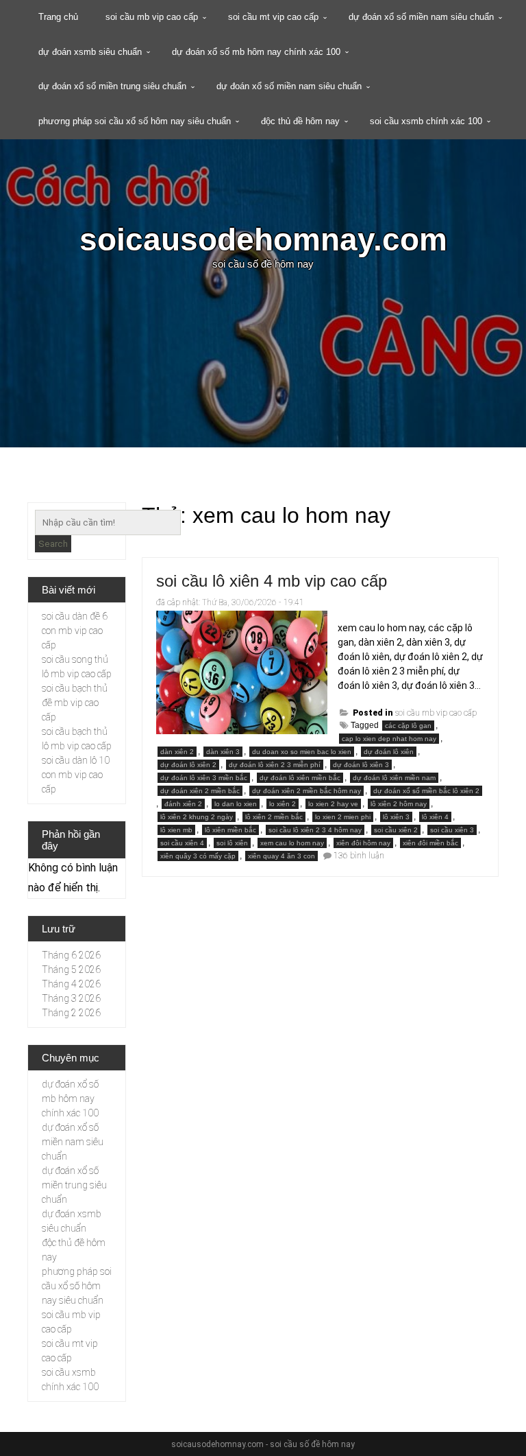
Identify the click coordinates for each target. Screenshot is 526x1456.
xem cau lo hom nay (292, 843)
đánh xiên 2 (183, 804)
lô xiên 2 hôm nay (399, 804)
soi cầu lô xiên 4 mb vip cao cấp (271, 581)
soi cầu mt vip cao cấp (273, 17)
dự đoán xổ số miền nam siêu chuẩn (421, 17)
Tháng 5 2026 (71, 969)
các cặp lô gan (408, 725)
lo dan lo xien (235, 804)
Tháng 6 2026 (71, 955)
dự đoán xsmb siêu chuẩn (90, 52)
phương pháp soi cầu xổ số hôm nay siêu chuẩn (134, 121)
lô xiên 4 (435, 817)
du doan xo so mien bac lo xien (301, 751)
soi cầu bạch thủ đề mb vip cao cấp (75, 703)
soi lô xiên (232, 843)
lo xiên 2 (282, 804)
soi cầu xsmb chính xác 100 (426, 121)
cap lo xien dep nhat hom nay (389, 738)
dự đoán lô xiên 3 (361, 764)
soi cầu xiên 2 (396, 830)
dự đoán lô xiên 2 (188, 764)
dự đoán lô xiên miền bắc (300, 778)
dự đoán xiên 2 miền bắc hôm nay (306, 791)
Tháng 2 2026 (71, 1012)
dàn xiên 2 (177, 751)
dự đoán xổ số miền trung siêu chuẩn (112, 86)
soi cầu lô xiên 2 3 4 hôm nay (315, 830)
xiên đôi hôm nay (363, 843)
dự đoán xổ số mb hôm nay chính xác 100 (256, 52)
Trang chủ (58, 17)
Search (53, 544)
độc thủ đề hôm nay (300, 121)
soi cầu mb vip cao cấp (151, 17)
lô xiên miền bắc (230, 830)
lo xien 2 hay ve (333, 804)
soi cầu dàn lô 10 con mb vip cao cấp (76, 775)
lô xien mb (176, 830)
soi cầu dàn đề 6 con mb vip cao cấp (75, 630)
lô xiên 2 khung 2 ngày (196, 817)
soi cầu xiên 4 (182, 843)
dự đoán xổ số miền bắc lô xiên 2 (426, 791)
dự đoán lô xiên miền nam (394, 778)
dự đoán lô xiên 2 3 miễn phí (275, 764)
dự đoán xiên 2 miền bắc (200, 791)
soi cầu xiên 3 (452, 830)
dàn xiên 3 (223, 751)
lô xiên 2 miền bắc (274, 817)
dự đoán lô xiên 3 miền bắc (203, 778)
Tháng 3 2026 (71, 998)
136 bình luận (359, 855)
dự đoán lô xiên (389, 751)
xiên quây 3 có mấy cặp (198, 856)
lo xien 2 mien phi (343, 817)
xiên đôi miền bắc (430, 843)
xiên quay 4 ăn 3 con (281, 856)
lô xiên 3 (396, 817)
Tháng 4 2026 (71, 983)
